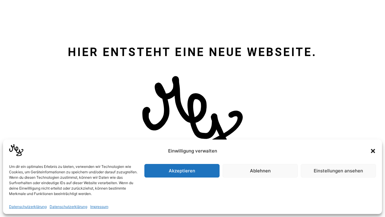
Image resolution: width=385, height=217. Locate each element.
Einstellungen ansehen (338, 171)
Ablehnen (260, 171)
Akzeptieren (182, 171)
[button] (373, 151)
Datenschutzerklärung (28, 206)
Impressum (99, 206)
